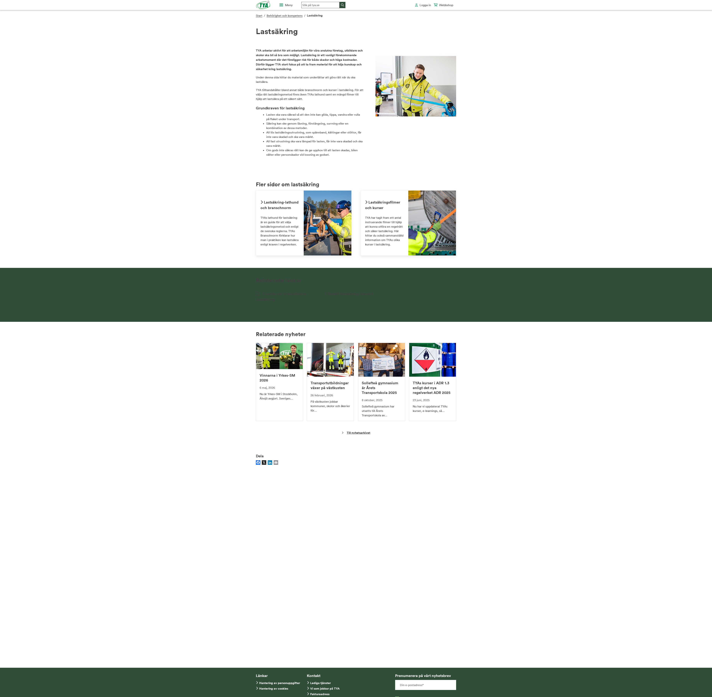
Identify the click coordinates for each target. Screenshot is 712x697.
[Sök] (342, 5)
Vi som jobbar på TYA (325, 689)
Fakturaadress (319, 694)
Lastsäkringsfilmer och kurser (382, 205)
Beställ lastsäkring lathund (350, 293)
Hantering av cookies (273, 689)
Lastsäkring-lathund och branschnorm (280, 205)
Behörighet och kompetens (285, 15)
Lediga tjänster (320, 683)
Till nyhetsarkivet (358, 433)
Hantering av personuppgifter (279, 683)
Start (259, 15)
